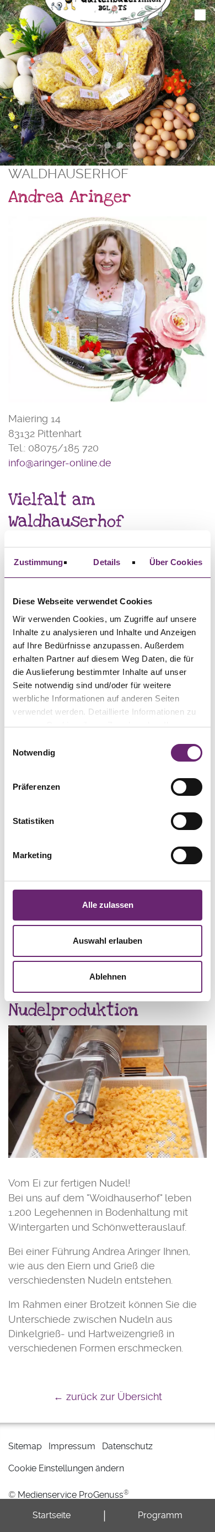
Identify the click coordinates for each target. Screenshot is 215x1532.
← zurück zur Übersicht (107, 1396)
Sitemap (25, 1446)
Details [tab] (106, 562)
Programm (160, 1515)
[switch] (186, 787)
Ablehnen (107, 976)
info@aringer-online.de (59, 463)
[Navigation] (200, 14)
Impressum (72, 1446)
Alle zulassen (107, 904)
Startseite (52, 1515)
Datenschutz (127, 1446)
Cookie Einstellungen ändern (66, 1468)
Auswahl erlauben (107, 940)
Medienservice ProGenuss (70, 1495)
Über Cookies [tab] (175, 562)
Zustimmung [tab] (38, 562)
